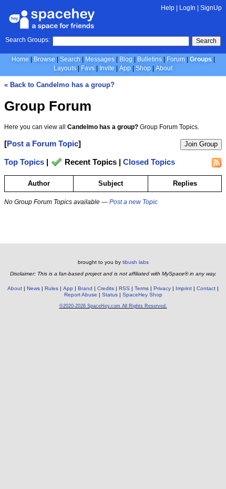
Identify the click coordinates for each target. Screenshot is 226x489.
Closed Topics (149, 162)
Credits (105, 288)
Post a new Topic (133, 202)
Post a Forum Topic (42, 143)
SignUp (211, 8)
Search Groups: (27, 40)
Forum (176, 59)
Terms (142, 288)
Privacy (162, 288)
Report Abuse (80, 294)
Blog (125, 59)
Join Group (201, 144)
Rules (51, 288)
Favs (88, 68)
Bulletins (149, 59)
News (33, 288)
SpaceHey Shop (142, 294)
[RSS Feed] (216, 162)
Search (206, 41)
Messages (100, 59)
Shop (143, 68)
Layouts (65, 68)
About (164, 68)
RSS (124, 288)
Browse (44, 59)
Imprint (184, 288)
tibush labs (135, 262)
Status (110, 294)
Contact (206, 288)
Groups (201, 59)
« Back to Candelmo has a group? (59, 85)
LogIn (187, 8)
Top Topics (24, 162)
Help (167, 8)
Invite (107, 68)
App (125, 68)
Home (20, 59)
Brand (85, 288)
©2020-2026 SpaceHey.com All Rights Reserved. (113, 306)
